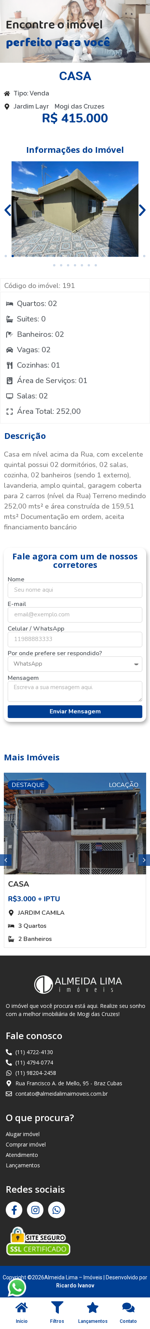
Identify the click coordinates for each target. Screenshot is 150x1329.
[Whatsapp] (56, 1210)
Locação (123, 785)
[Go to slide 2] (13, 256)
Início (22, 1321)
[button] (7, 210)
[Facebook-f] (14, 1210)
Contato (128, 1321)
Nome (16, 579)
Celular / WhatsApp (36, 629)
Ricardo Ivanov (75, 1285)
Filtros (57, 1321)
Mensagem (23, 678)
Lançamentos (93, 1321)
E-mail (17, 604)
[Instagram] (35, 1210)
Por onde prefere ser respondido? (55, 653)
